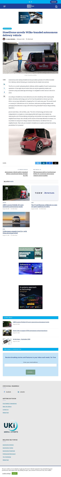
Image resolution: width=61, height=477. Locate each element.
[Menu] (4, 6)
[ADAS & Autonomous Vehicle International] (30, 6)
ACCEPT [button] (15, 473)
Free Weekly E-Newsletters (10, 403)
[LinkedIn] (4, 84)
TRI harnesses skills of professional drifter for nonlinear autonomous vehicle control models (44, 173)
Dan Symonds (11, 39)
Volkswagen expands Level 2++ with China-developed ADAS (15, 232)
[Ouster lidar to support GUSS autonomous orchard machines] (7, 333)
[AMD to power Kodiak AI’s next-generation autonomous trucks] (16, 193)
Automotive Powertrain (9, 451)
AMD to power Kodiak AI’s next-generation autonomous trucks (13, 205)
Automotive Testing (8, 448)
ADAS (32, 202)
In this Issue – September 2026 (21, 339)
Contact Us (5, 409)
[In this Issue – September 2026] (7, 341)
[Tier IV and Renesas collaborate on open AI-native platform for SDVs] (44, 193)
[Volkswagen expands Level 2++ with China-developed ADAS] (16, 219)
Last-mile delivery (7, 28)
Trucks (4, 202)
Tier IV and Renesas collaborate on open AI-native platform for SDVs (44, 205)
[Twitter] (4, 88)
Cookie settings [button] (6, 473)
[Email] (4, 96)
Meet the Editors (7, 406)
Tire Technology (7, 457)
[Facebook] (4, 92)
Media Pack (6, 412)
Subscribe (53, 1)
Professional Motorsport (9, 454)
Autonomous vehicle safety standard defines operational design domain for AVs (16, 173)
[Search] (56, 6)
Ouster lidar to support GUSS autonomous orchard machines (30, 330)
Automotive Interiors (8, 445)
